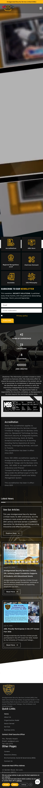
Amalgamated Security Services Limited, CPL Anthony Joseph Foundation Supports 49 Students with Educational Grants (20, 573)
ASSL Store (31, 248)
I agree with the (15, 316)
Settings (24, 784)
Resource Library (10, 755)
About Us (7, 717)
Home (6, 714)
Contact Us (8, 761)
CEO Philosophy (31, 283)
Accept (6, 784)
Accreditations (11, 248)
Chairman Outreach (32, 265)
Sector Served (9, 723)
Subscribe (7, 320)
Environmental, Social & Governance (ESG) (19, 758)
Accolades (11, 283)
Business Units (9, 730)
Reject (14, 784)
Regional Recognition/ (11, 265)
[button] (37, 782)
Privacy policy (22, 316)
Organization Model (11, 720)
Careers (7, 751)
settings (19, 781)
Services (7, 727)
